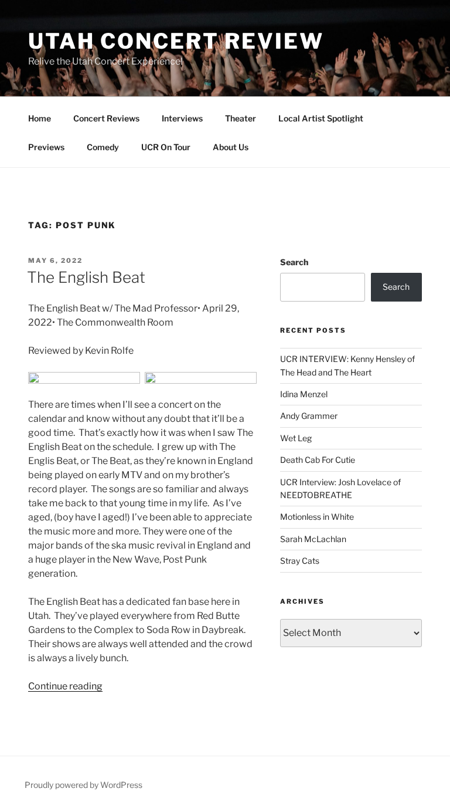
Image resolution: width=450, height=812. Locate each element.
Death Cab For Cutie (317, 460)
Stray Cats (299, 561)
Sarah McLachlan (313, 539)
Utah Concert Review (176, 41)
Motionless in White (317, 517)
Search (294, 262)
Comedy (103, 147)
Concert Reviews (106, 118)
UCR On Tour (165, 147)
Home (39, 118)
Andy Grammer (309, 416)
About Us (230, 147)
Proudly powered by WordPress (83, 785)
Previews (46, 147)
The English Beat (86, 277)
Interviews (182, 118)
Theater (240, 118)
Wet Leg (296, 438)
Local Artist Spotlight (320, 118)
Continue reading (65, 686)
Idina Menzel (304, 394)
